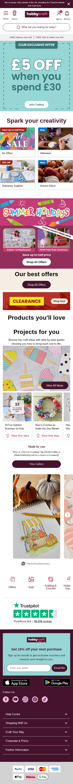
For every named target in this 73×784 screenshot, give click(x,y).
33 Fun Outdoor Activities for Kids (14, 427)
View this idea (20, 435)
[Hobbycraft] (37, 15)
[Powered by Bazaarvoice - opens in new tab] (36, 564)
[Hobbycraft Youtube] (16, 699)
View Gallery (37, 464)
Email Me (59, 667)
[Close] (68, 3)
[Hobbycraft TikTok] (45, 699)
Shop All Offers (36, 284)
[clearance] (36, 301)
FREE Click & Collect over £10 (49, 37)
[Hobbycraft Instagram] (25, 699)
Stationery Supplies (12, 185)
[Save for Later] (28, 396)
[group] (36, 76)
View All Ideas (54, 385)
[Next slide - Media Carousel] (67, 515)
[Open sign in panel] (36, 76)
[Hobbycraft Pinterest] (35, 699)
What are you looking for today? (39, 27)
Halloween (45, 153)
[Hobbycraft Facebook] (6, 699)
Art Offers (7, 153)
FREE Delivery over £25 (21, 37)
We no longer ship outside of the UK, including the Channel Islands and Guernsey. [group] (35, 4)
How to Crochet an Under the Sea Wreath (47, 427)
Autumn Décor (48, 185)
